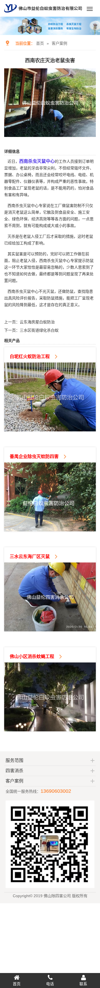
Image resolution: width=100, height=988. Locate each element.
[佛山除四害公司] (43, 14)
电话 (50, 984)
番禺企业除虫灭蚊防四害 (34, 456)
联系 (83, 984)
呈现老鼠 (31, 188)
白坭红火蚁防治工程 (30, 356)
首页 (40, 43)
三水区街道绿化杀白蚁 (39, 330)
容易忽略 (51, 267)
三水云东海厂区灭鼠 (30, 556)
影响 (39, 243)
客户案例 (59, 43)
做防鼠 (68, 291)
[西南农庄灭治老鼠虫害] (50, 133)
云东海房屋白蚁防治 (37, 322)
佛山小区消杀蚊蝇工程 (32, 656)
